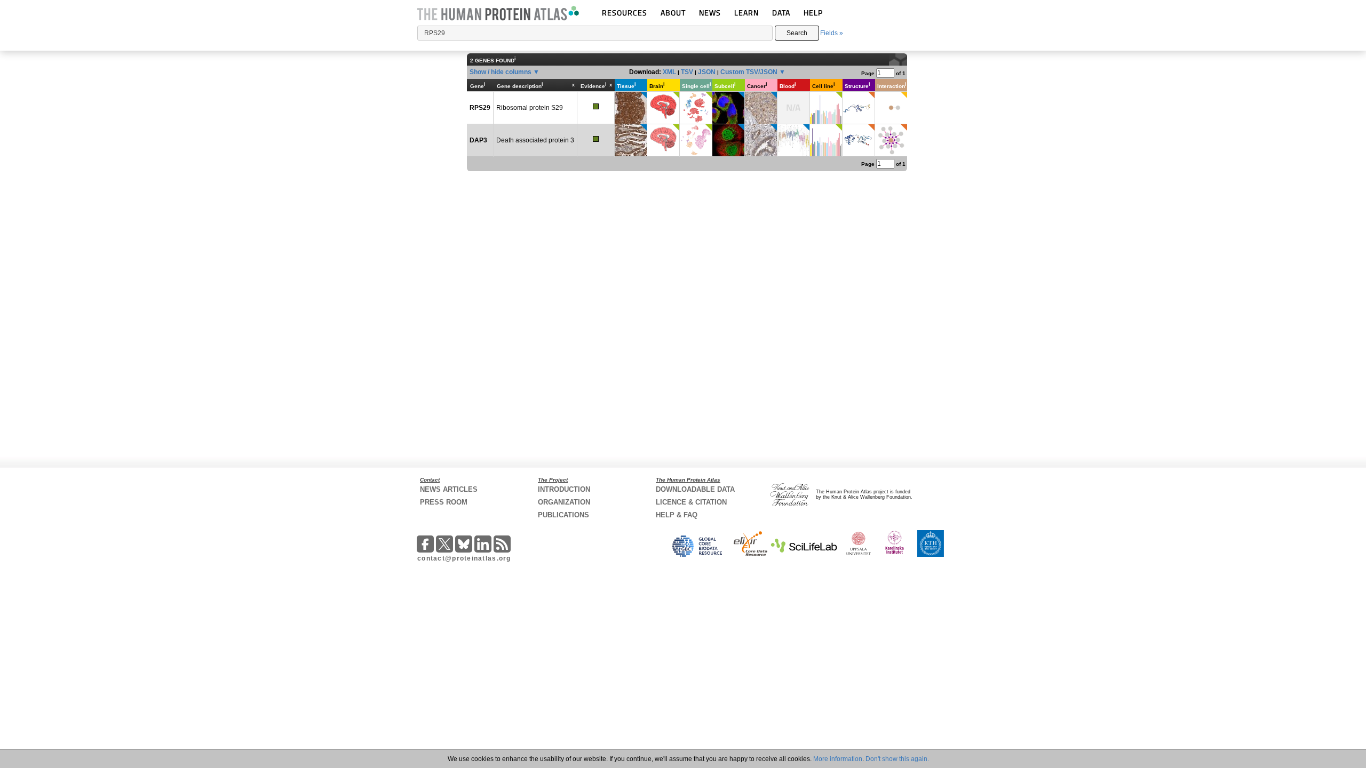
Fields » (831, 33)
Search (797, 33)
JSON (707, 72)
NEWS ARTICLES (449, 489)
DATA (781, 12)
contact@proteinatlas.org (464, 558)
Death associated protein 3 (535, 140)
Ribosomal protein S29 (529, 107)
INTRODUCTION (564, 489)
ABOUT (673, 12)
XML (669, 72)
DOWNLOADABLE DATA (695, 489)
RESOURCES (624, 12)
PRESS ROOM (443, 502)
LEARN (746, 12)
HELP (813, 12)
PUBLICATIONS (563, 515)
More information (837, 759)
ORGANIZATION (564, 502)
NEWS (710, 12)
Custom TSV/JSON (748, 72)
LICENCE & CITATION (691, 502)
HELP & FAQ (676, 515)
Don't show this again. (897, 759)
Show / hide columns (500, 72)
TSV (687, 72)
